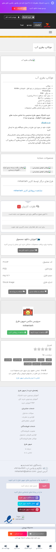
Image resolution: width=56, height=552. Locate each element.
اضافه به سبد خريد (38, 534)
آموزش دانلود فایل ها (27, 250)
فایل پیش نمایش (29, 360)
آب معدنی (36, 364)
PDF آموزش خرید (28, 403)
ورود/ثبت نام (5, 548)
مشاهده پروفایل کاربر (16, 332)
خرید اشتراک (28, 548)
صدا (22, 25)
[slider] (42, 349)
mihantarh (28, 325)
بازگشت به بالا (11, 382)
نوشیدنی (8, 360)
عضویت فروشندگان (28, 431)
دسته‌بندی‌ (39, 548)
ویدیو (29, 25)
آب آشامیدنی (46, 364)
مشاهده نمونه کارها (38, 332)
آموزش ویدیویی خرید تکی (28, 399)
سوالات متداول (28, 413)
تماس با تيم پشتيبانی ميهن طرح (28, 378)
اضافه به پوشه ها (16, 291)
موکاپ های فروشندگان (28, 439)
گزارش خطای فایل (28, 421)
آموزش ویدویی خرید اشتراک (28, 395)
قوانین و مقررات (28, 417)
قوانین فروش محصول (28, 435)
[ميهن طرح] (47, 25)
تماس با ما (28, 453)
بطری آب (28, 364)
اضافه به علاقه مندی (37, 291)
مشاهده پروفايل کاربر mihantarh (28, 190)
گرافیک (38, 25)
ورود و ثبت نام (11, 17)
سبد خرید (17, 548)
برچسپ (41, 360)
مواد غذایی (17, 360)
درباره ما (28, 449)
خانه (50, 548)
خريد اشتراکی (19, 534)
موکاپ (49, 360)
